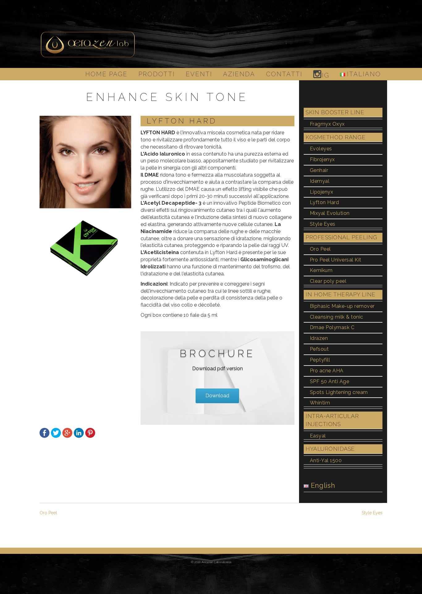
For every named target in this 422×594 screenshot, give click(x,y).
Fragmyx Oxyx (327, 124)
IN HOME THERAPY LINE (341, 294)
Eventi (199, 74)
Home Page (106, 74)
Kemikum (321, 270)
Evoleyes (321, 149)
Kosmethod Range (335, 137)
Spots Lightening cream (339, 392)
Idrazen (319, 338)
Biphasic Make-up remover (342, 306)
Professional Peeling (341, 237)
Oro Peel (320, 249)
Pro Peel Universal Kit (335, 260)
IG (325, 75)
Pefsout (319, 349)
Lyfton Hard (324, 202)
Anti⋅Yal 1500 (326, 460)
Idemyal (319, 181)
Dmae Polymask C (332, 327)
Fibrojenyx (322, 159)
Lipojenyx (321, 192)
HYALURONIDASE (330, 449)
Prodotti (156, 74)
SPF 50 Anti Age (329, 381)
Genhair (319, 170)
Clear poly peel (328, 281)
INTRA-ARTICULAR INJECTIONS (332, 420)
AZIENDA (239, 74)
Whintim (320, 403)
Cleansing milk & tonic (336, 317)
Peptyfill (320, 360)
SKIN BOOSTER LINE (335, 112)
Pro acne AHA (327, 371)
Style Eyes (322, 224)
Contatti (284, 74)
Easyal (318, 436)
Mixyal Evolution (330, 213)
